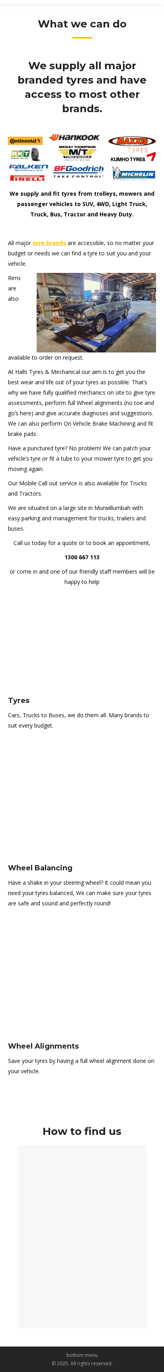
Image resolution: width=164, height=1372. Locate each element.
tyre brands (49, 243)
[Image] (82, 646)
